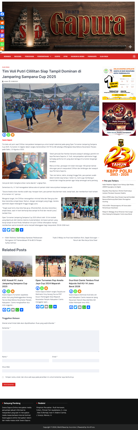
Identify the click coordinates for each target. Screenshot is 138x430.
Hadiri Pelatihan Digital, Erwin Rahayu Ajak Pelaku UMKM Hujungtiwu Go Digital (118, 185)
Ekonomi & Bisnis (77, 56)
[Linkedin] (2, 27)
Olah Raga (104, 56)
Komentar (6, 328)
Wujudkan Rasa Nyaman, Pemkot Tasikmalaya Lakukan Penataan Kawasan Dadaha (117, 192)
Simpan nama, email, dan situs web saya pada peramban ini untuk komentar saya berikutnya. (39, 377)
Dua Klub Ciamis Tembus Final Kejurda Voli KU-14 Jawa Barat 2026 (84, 283)
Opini (65, 56)
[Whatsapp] (8, 135)
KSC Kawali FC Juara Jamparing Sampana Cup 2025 (14, 283)
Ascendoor (72, 427)
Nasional (17, 56)
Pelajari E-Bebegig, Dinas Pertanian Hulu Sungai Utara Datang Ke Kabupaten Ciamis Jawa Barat (117, 213)
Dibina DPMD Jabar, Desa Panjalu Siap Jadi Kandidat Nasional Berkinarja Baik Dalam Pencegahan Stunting (118, 199)
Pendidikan (29, 56)
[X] (2, 18)
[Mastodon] (2, 35)
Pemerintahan (43, 56)
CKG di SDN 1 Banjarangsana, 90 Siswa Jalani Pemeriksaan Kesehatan (116, 206)
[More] (13, 135)
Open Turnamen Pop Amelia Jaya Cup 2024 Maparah (49, 282)
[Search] (134, 56)
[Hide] (1, 53)
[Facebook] (4, 135)
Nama (5, 356)
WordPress (91, 427)
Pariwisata (92, 56)
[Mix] (2, 40)
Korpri (57, 56)
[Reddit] (2, 23)
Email (55, 356)
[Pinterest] (2, 31)
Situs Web (6, 367)
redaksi (6, 81)
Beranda (7, 56)
